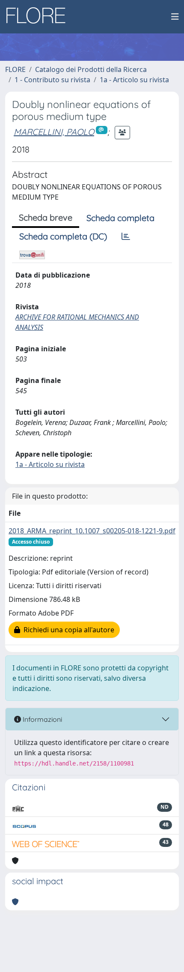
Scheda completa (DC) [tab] (63, 236)
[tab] (125, 236)
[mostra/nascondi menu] (175, 16)
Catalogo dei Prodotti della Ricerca (91, 69)
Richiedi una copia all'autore (67, 629)
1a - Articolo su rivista (134, 79)
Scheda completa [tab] (120, 217)
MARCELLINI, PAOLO (54, 131)
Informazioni (41, 719)
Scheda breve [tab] (45, 217)
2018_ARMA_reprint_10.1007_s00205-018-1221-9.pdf (92, 530)
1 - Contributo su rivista (52, 79)
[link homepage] (39, 16)
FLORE (15, 69)
